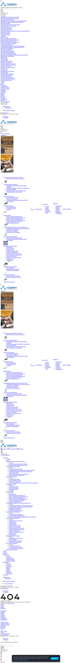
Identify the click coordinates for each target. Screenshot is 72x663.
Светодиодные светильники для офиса (18, 464)
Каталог (8, 460)
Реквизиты (3, 626)
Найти (2, 647)
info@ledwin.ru (5, 112)
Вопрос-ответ (4, 631)
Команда (3, 613)
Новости (3, 612)
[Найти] (2, 10)
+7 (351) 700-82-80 (5, 101)
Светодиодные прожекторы (15, 514)
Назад (9, 459)
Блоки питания (12, 494)
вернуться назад (4, 603)
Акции (2, 605)
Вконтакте (5, 116)
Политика (3, 627)
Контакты (3, 617)
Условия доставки (5, 623)
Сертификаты (4, 618)
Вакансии (3, 616)
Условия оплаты (4, 622)
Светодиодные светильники (16, 469)
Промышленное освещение (15, 538)
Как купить (9, 557)
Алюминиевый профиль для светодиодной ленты (21, 505)
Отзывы (2, 614)
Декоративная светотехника (15, 520)
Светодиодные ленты (14, 479)
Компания (8, 564)
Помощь (3, 628)
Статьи (2, 632)
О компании (3, 610)
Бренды (2, 607)
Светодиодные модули (14, 545)
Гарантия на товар (5, 624)
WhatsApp (5, 117)
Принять (54, 658)
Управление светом (13, 486)
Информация (4, 619)
